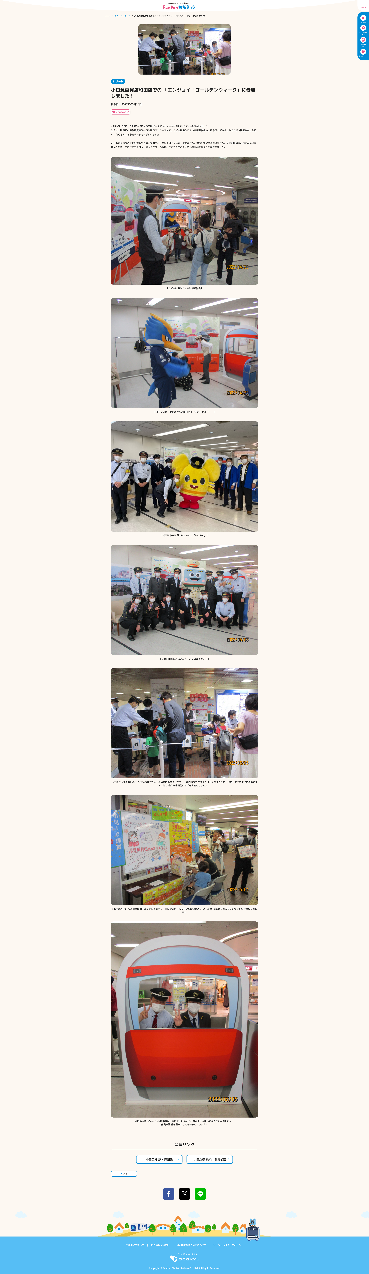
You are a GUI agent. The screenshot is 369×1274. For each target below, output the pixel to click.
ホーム (108, 15)
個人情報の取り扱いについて (191, 1245)
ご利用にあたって (135, 1245)
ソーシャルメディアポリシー (228, 1245)
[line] (200, 1194)
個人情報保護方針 (160, 1245)
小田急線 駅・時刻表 (159, 1159)
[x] (184, 1194)
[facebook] (168, 1194)
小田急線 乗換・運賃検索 (209, 1159)
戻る (125, 1173)
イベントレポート (122, 15)
